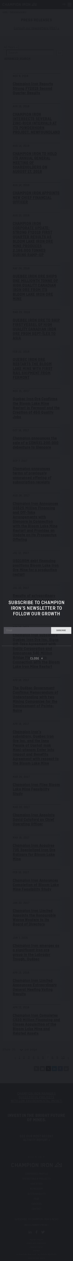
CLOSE (34, 658)
